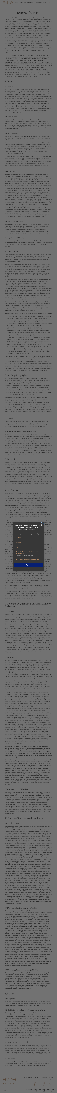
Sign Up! (28, 565)
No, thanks (28, 568)
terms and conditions (23, 555)
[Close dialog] (42, 523)
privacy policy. (33, 555)
